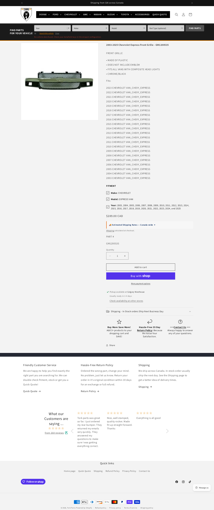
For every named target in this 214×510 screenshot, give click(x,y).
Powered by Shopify (84, 508)
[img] (56, 428)
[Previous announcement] (21, 3)
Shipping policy (146, 508)
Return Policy (88, 391)
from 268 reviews (54, 433)
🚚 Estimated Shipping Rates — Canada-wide (132, 225)
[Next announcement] (192, 3)
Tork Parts (71, 508)
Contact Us (144, 471)
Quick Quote (30, 391)
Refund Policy (113, 471)
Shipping (110, 230)
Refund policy (100, 508)
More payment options (140, 283)
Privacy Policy (129, 471)
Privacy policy (115, 508)
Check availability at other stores (126, 300)
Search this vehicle (46, 33)
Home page (69, 471)
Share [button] (112, 345)
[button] (176, 14)
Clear (57, 33)
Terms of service (130, 508)
